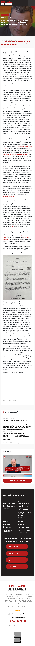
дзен (14, 566)
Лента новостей (11, 412)
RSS (18, 610)
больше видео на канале (18, 480)
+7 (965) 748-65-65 (18, 617)
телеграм (15, 546)
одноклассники (16, 560)
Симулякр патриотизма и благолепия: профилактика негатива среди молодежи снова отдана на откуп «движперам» (8, 526)
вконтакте (15, 553)
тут (13, 227)
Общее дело (5, 14)
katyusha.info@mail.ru (18, 614)
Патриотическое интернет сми (17, 590)
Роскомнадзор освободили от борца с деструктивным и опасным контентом (9, 504)
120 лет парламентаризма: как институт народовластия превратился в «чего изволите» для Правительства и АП (24, 526)
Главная (4, 40)
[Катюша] (7, 3)
